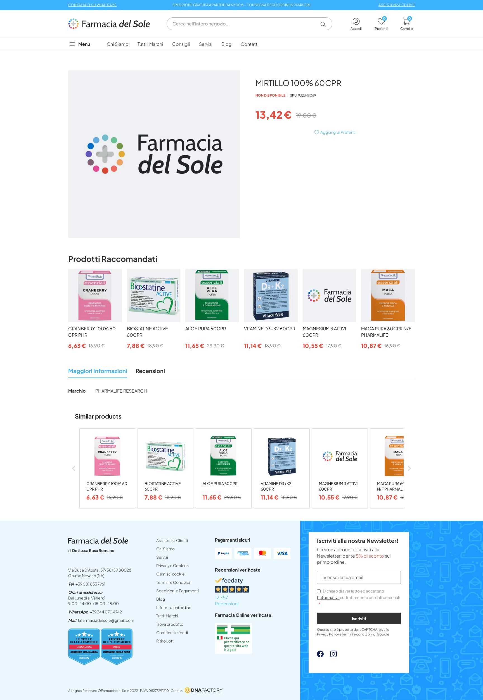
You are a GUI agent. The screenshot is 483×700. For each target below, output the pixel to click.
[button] (325, 24)
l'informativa (328, 597)
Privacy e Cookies (172, 565)
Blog (160, 598)
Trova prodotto (169, 624)
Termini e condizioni (357, 634)
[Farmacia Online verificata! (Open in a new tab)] (233, 652)
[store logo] (111, 23)
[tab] (97, 372)
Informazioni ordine (173, 607)
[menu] (241, 44)
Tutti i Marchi (167, 615)
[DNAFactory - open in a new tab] (204, 690)
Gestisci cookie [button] (170, 573)
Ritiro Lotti (165, 640)
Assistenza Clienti (172, 540)
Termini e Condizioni (174, 582)
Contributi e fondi (172, 632)
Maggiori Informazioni (97, 370)
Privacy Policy (328, 634)
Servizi (162, 557)
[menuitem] (117, 44)
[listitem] (107, 468)
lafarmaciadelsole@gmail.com (106, 620)
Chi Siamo (165, 548)
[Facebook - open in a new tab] (320, 655)
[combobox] (249, 23)
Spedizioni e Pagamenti (177, 590)
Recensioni (150, 370)
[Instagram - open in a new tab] (331, 655)
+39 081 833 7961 (90, 583)
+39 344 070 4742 (106, 611)
